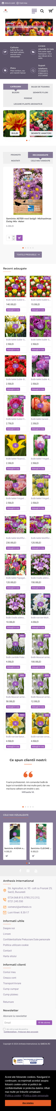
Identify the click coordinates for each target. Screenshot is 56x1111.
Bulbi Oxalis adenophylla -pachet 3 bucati (16, 617)
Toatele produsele (26, 254)
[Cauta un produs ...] (42, 11)
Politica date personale (36, 1095)
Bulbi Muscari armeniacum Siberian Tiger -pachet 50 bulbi (16, 697)
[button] (49, 1095)
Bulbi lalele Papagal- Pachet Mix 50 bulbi (16, 578)
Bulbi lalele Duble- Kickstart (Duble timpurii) (41, 379)
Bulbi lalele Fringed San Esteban (41, 458)
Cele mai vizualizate (15, 815)
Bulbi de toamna (40, 87)
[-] (13, 239)
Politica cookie (13, 1095)
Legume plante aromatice (28, 104)
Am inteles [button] (28, 1103)
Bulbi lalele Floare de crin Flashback (16, 458)
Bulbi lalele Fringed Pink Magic (16, 498)
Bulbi (15, 133)
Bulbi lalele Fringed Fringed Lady (41, 498)
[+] (13, 236)
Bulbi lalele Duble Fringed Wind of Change (16, 419)
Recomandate (40, 155)
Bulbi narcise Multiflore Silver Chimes (41, 617)
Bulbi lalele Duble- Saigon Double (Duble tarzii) (41, 339)
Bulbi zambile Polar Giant (16, 657)
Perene (28, 98)
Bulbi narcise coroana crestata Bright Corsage (41, 736)
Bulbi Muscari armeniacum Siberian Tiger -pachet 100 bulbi (41, 657)
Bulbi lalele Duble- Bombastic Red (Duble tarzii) (16, 379)
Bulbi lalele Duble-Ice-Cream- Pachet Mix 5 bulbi (41, 300)
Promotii (16, 155)
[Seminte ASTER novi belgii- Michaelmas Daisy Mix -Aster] (28, 191)
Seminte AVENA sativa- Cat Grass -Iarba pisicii (14, 848)
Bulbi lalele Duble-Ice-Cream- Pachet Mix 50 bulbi (16, 300)
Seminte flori (40, 92)
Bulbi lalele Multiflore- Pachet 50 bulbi (41, 538)
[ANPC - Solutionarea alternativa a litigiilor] (28, 1061)
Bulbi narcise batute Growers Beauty (16, 736)
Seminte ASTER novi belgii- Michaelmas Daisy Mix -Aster (28, 220)
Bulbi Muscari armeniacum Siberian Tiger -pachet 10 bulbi (41, 697)
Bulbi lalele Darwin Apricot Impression (41, 419)
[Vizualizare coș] (51, 11)
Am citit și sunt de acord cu (21, 1030)
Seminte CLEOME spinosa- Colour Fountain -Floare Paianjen (41, 848)
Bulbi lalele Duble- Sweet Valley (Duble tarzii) (16, 339)
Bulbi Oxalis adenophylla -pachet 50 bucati (41, 578)
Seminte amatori (41, 133)
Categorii (15, 86)
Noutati (15, 161)
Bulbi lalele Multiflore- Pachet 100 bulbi (16, 538)
